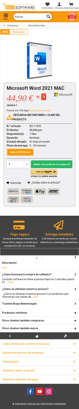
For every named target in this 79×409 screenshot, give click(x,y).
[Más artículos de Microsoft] (63, 94)
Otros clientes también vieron (20, 328)
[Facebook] (30, 391)
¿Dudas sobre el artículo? (45, 182)
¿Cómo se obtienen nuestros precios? (25, 289)
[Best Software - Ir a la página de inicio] (20, 7)
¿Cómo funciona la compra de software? (26, 274)
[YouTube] (39, 391)
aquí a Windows (20, 152)
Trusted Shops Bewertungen (19, 303)
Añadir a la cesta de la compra (50, 164)
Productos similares (14, 312)
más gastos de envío (40, 110)
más (4, 267)
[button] (44, 173)
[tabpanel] (20, 235)
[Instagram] (48, 391)
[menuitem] (6, 16)
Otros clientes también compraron (23, 320)
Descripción (9, 262)
